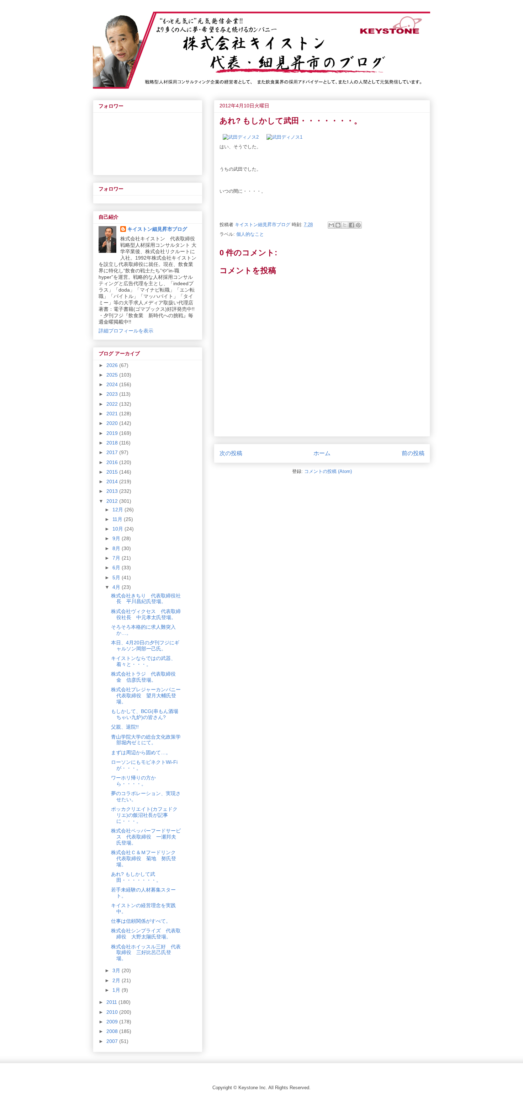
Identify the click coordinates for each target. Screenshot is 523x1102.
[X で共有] (344, 225)
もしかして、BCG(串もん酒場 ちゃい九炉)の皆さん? (147, 714)
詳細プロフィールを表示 (126, 331)
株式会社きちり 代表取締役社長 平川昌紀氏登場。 (146, 599)
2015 (112, 472)
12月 (118, 509)
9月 (117, 538)
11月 (118, 519)
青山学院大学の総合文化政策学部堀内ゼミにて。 (146, 740)
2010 (112, 1012)
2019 (112, 433)
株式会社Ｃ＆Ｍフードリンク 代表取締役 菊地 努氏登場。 (146, 858)
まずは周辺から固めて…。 (141, 752)
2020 (112, 423)
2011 (112, 1002)
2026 (112, 365)
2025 (112, 375)
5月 (117, 577)
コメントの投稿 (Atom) (328, 471)
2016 (112, 462)
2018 (112, 443)
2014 (112, 481)
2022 (112, 404)
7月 (117, 558)
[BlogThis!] (338, 225)
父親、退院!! (125, 727)
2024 (112, 384)
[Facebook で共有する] (351, 225)
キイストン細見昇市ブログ (157, 229)
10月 (118, 529)
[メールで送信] (331, 225)
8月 (117, 548)
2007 (112, 1041)
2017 (112, 452)
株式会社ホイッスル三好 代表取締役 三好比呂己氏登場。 (146, 953)
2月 (117, 980)
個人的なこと (250, 234)
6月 (117, 567)
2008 (112, 1031)
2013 (112, 491)
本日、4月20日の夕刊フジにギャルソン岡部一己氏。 (145, 645)
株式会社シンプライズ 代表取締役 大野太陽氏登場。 (146, 933)
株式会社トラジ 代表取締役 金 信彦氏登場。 (146, 677)
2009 (112, 1021)
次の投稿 (231, 453)
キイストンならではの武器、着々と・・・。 (143, 661)
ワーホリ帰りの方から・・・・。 (133, 781)
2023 (112, 394)
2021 (112, 413)
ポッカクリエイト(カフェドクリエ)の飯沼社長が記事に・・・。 (144, 815)
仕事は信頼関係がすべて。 (141, 921)
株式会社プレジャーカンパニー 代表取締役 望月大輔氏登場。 (148, 695)
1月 (117, 990)
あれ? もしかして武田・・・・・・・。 (136, 877)
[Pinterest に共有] (358, 225)
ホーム (322, 453)
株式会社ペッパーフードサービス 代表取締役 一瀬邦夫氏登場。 (146, 837)
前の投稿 (413, 453)
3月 (117, 970)
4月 (117, 587)
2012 (112, 501)
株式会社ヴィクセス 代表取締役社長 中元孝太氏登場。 (146, 614)
